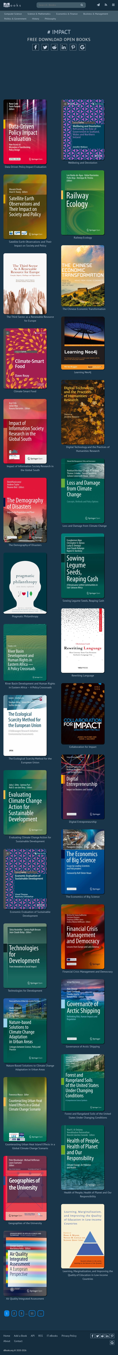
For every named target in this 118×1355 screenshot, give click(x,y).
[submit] (82, 5)
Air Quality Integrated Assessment (25, 1298)
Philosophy (50, 18)
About (6, 1341)
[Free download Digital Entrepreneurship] (82, 786)
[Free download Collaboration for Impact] (82, 713)
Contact (18, 1341)
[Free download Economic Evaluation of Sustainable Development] (30, 879)
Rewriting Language (83, 675)
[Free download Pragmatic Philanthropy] (25, 583)
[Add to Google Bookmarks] (82, 49)
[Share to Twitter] (45, 49)
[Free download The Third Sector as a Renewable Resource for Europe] (30, 283)
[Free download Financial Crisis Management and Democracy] (87, 936)
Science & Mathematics (39, 13)
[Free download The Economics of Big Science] (82, 861)
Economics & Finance (67, 13)
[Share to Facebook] (35, 49)
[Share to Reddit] (54, 49)
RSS (40, 1335)
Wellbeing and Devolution (82, 162)
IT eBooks (52, 1335)
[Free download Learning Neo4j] (82, 343)
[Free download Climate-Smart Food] (25, 358)
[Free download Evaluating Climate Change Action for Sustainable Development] (30, 802)
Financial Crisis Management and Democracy (88, 971)
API (33, 1335)
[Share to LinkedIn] (63, 49)
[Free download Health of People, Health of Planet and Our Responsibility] (88, 1157)
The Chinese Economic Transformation (84, 309)
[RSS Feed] (106, 5)
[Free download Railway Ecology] (82, 202)
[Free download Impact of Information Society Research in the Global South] (30, 431)
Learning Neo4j (82, 372)
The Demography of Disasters (25, 545)
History (35, 18)
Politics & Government (15, 18)
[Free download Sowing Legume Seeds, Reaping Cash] (83, 565)
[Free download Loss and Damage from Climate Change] (84, 491)
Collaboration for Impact (82, 746)
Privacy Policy (69, 1335)
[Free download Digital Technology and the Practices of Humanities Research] (88, 412)
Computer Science (13, 13)
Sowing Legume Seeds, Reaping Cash (83, 600)
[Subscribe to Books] (98, 5)
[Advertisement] (59, 75)
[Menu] (113, 5)
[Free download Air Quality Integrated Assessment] (25, 1263)
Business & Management (95, 13)
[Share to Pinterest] (73, 49)
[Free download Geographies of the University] (25, 1188)
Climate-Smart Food (25, 391)
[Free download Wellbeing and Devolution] (82, 129)
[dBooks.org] (12, 6)
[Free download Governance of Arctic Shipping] (82, 1011)
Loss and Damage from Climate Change (85, 525)
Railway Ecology (83, 237)
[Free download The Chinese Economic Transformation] (84, 275)
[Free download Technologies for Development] (25, 955)
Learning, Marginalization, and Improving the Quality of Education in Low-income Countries (88, 1275)
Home (6, 1335)
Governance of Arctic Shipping (83, 1046)
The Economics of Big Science (83, 896)
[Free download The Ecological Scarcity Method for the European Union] (30, 725)
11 (32, 1313)
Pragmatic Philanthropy (25, 616)
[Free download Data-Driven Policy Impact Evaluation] (25, 131)
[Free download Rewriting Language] (82, 640)
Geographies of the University (25, 1223)
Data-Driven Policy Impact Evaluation (25, 166)
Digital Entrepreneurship (83, 821)
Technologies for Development (25, 990)
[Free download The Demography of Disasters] (25, 510)
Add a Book (20, 1335)
